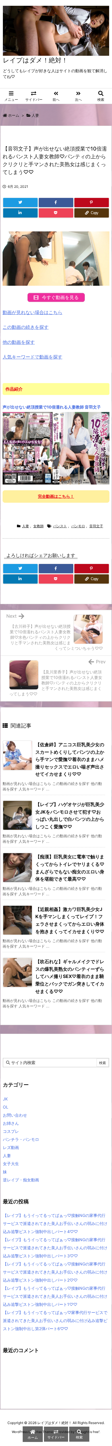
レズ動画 (11, 1147)
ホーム (13, 115)
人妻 (35, 115)
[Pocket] (56, 213)
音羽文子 (96, 526)
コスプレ (11, 1131)
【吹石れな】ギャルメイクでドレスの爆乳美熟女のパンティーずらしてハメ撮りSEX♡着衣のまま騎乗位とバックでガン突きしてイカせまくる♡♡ (69, 976)
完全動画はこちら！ (56, 496)
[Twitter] (20, 202)
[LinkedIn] (20, 213)
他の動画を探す (19, 342)
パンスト (60, 526)
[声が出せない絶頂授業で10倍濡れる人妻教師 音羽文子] (56, 448)
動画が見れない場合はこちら (32, 312)
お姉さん (11, 1123)
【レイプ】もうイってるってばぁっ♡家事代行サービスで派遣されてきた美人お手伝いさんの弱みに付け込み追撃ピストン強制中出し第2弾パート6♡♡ (55, 1320)
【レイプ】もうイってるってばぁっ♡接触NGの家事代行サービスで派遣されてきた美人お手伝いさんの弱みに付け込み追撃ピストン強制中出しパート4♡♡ (55, 1223)
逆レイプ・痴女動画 (21, 1179)
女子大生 (11, 1163)
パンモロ (78, 526)
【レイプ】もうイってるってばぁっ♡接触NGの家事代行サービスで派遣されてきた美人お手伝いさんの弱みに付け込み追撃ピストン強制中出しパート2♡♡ (55, 1271)
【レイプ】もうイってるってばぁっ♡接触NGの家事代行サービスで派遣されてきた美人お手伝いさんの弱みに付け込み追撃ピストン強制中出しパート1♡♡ (55, 1296)
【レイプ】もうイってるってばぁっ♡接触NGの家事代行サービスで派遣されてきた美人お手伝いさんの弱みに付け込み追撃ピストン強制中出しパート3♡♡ (55, 1247)
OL (5, 1107)
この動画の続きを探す (26, 327)
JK (5, 1098)
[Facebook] (56, 202)
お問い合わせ (15, 1115)
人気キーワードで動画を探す (32, 357)
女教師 (38, 526)
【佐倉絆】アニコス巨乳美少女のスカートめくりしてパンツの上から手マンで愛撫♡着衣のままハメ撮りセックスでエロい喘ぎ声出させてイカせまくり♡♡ (69, 759)
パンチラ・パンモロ (21, 1139)
